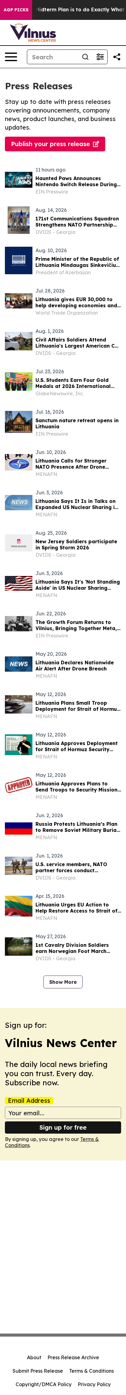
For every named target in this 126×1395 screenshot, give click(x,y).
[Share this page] (117, 57)
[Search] (85, 57)
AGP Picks (16, 10)
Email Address (29, 1100)
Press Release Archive (73, 1357)
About (34, 1357)
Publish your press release (50, 144)
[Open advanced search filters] (100, 57)
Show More (63, 982)
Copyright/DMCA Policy (44, 1384)
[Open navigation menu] (11, 57)
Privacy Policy (94, 1384)
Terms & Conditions (91, 1371)
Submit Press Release (38, 1371)
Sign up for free (63, 1127)
